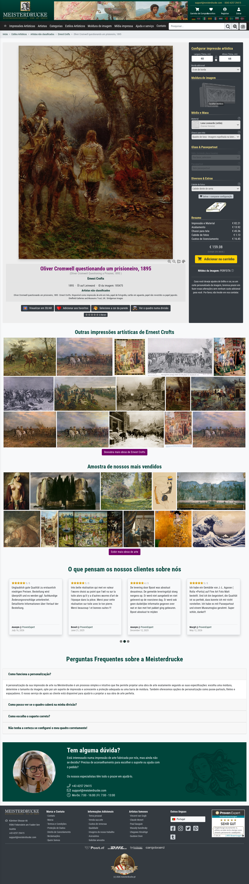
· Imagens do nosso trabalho (101, 832)
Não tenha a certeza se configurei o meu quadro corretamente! (47, 728)
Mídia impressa (124, 26)
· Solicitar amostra (96, 840)
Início (5, 34)
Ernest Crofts (64, 34)
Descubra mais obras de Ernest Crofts (124, 452)
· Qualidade (93, 828)
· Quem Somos (53, 840)
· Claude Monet (136, 819)
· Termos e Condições (56, 824)
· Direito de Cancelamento (58, 832)
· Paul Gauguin (136, 824)
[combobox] (216, 69)
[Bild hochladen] (242, 26)
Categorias (56, 26)
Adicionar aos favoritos (74, 308)
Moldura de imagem (100, 26)
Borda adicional (198, 65)
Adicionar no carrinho (218, 259)
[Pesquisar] (228, 26)
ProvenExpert (23, 627)
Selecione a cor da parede (112, 308)
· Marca (49, 819)
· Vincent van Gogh (138, 815)
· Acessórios (93, 836)
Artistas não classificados (42, 34)
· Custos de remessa (97, 824)
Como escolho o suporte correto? (29, 716)
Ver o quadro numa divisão (152, 308)
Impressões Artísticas (22, 26)
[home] (5, 26)
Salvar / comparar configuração (217, 196)
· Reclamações (53, 836)
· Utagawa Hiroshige (138, 832)
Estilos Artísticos (75, 26)
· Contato (50, 815)
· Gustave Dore (136, 836)
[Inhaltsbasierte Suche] (235, 26)
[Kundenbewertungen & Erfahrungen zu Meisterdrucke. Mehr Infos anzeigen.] (228, 823)
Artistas (42, 26)
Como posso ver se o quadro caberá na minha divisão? (42, 705)
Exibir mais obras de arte (124, 551)
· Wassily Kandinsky (138, 828)
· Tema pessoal (95, 815)
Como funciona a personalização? (29, 674)
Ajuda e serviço (145, 26)
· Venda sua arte (95, 819)
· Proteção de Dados (55, 828)
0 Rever (102, 314)
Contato (161, 26)
